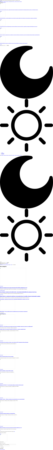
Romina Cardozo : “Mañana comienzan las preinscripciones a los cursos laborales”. (12, 399)
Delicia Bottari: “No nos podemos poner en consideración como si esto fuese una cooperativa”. (14, 311)
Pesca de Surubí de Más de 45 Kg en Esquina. (7, 356)
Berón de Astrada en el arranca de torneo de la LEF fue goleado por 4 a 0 (13, 287)
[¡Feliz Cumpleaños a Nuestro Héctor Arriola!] (7, 368)
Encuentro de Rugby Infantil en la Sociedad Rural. (7, 413)
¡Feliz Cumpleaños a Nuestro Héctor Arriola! (6, 370)
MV (14, 431)
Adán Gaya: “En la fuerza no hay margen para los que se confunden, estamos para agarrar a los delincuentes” (16, 326)
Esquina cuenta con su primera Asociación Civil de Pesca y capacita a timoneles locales (12, 329)
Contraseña (1, 445)
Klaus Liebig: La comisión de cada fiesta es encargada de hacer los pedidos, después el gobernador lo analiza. (20, 296)
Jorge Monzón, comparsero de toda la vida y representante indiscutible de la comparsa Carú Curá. (18, 291)
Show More (4, 2)
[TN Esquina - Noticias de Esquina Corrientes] (11, 1)
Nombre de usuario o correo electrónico (4, 444)
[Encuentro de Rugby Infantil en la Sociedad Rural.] (7, 411)
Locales (1, 11)
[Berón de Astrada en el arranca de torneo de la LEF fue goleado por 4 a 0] (13, 285)
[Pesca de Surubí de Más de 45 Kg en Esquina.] (7, 354)
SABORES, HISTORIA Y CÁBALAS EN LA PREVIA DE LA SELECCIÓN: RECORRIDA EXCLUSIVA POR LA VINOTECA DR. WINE (13, 43)
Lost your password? (2, 449)
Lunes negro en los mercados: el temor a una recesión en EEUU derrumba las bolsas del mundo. (14, 342)
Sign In (7, 263)
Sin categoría (3, 290)
